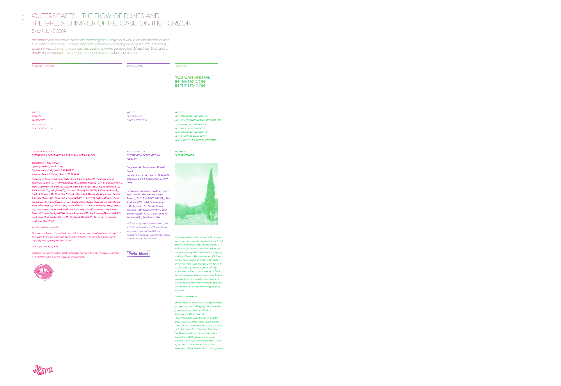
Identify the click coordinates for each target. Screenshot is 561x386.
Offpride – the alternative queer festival (96, 236)
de (23, 19)
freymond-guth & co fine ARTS (51, 256)
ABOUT (36, 112)
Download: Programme (186, 296)
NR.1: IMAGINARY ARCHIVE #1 (191, 116)
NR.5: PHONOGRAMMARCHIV (191, 136)
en (23, 15)
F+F (34, 256)
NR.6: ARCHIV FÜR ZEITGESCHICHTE (195, 140)
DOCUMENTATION (42, 128)
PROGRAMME (39, 124)
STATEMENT (38, 120)
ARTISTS (36, 116)
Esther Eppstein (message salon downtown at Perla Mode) (82, 252)
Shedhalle (115, 252)
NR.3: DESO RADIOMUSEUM (190, 128)
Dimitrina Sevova (63, 232)
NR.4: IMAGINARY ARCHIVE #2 (191, 132)
